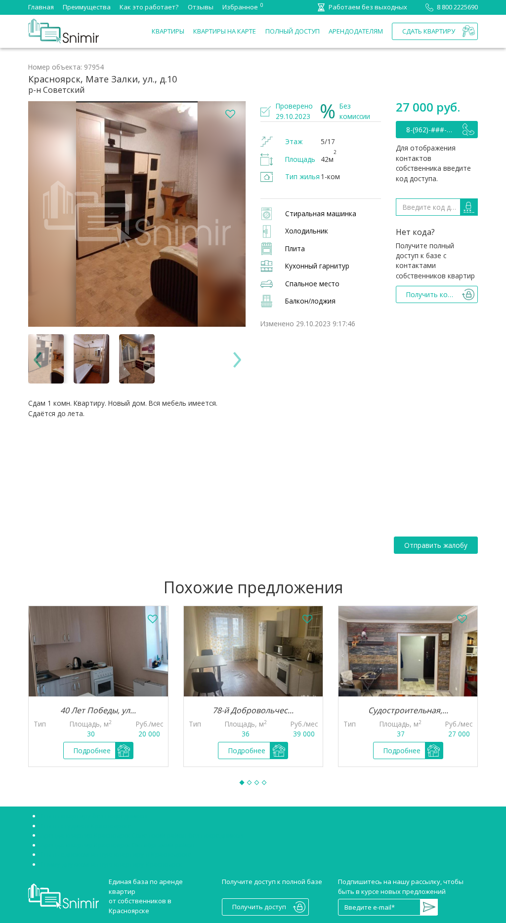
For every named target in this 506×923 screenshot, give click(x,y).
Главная (41, 6)
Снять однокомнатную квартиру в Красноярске (116, 854)
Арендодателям (356, 31)
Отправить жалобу (435, 545)
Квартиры (168, 31)
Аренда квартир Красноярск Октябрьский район (118, 845)
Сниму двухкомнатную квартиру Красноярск (111, 864)
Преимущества (87, 6)
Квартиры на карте (224, 31)
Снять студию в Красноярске (86, 825)
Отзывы (200, 6)
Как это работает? (149, 6)
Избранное (240, 6)
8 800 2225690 (457, 6)
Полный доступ (292, 31)
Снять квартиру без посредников (94, 815)
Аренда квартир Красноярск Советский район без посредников (142, 835)
